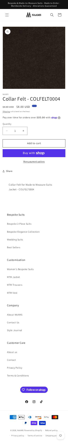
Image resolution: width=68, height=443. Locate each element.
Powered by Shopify (33, 430)
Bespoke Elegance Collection (23, 231)
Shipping (6, 111)
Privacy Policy (14, 367)
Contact (11, 359)
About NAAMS (14, 314)
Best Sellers (13, 247)
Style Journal (14, 330)
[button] (7, 15)
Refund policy (51, 430)
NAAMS (20, 430)
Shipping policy (53, 435)
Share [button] (9, 171)
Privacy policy (17, 435)
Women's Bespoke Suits (20, 269)
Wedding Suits (15, 239)
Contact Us (13, 322)
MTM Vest (12, 292)
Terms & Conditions (18, 375)
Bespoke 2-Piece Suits (19, 223)
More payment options (34, 161)
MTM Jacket (13, 277)
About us (12, 352)
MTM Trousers (14, 284)
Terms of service (35, 435)
